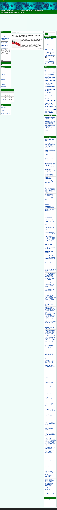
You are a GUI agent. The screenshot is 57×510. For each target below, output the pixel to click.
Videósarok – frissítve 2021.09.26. (13, 10)
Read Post (40, 48)
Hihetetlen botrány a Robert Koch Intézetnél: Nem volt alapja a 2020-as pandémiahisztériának (27, 36)
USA (54, 109)
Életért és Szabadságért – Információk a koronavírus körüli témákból (50, 150)
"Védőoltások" (47, 68)
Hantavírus (3, 74)
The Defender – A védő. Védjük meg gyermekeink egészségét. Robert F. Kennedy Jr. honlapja (50, 385)
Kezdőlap (3, 10)
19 (3, 99)
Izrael (45, 78)
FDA (48, 74)
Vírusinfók (2, 1)
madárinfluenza (48, 86)
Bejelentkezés (3, 107)
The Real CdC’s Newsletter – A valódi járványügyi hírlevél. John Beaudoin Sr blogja (50, 484)
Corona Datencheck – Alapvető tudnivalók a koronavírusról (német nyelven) (50, 251)
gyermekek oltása (52, 76)
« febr (2, 102)
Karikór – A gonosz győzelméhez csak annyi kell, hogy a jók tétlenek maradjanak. (50, 181)
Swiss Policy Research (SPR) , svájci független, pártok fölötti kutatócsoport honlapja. (50, 289)
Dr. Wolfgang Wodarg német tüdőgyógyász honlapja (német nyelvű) (50, 233)
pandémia (53, 101)
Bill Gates (49, 70)
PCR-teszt (3, 82)
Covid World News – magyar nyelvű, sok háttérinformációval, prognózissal (50, 155)
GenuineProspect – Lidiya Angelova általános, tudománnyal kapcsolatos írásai (50, 463)
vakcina (47, 111)
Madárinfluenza (3, 77)
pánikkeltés (48, 106)
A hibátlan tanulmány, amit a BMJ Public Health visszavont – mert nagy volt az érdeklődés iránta (50, 132)
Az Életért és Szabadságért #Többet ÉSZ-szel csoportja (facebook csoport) (49, 202)
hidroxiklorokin (52, 77)
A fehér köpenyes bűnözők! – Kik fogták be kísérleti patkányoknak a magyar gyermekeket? (50, 122)
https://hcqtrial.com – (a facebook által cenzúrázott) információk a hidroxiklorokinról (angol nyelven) (50, 365)
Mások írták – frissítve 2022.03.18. (26, 10)
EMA (46, 73)
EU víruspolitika (51, 73)
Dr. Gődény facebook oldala (49, 221)
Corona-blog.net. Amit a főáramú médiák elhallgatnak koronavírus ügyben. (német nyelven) (50, 261)
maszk (45, 89)
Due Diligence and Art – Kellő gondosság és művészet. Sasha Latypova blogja (50, 488)
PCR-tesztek (48, 103)
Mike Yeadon (48, 89)
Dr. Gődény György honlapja (49, 153)
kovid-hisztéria (50, 81)
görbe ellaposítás (47, 77)
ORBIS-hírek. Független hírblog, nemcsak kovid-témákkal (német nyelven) (50, 265)
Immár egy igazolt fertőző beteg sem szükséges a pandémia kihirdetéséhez (50, 118)
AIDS (2, 69)
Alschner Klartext (47, 267)
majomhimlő (53, 87)
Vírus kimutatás (3, 86)
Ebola (2, 72)
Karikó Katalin (48, 78)
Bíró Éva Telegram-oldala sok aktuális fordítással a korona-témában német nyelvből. (49, 218)
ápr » (4, 102)
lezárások (52, 84)
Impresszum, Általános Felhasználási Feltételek (10, 12)
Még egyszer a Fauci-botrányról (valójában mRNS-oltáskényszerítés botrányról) (50, 126)
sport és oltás (50, 109)
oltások (2, 81)
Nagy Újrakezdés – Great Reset (49, 95)
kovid (2, 76)
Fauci (46, 74)
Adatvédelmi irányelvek (39, 10)
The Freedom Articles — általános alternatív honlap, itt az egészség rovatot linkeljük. (50, 369)
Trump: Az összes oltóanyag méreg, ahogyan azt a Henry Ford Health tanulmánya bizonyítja (50, 45)
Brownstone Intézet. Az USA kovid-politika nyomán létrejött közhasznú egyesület (49, 480)
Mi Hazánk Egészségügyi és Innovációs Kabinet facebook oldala (49, 198)
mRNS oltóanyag (48, 91)
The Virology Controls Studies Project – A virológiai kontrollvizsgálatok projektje (49, 451)
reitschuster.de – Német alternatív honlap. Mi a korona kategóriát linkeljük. (50, 270)
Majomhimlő (3, 79)
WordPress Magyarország (5, 113)
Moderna (52, 89)
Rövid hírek (22, 12)
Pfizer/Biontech (49, 105)
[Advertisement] (28, 22)
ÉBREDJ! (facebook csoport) (49, 204)
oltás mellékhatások (50, 99)
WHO (51, 112)
